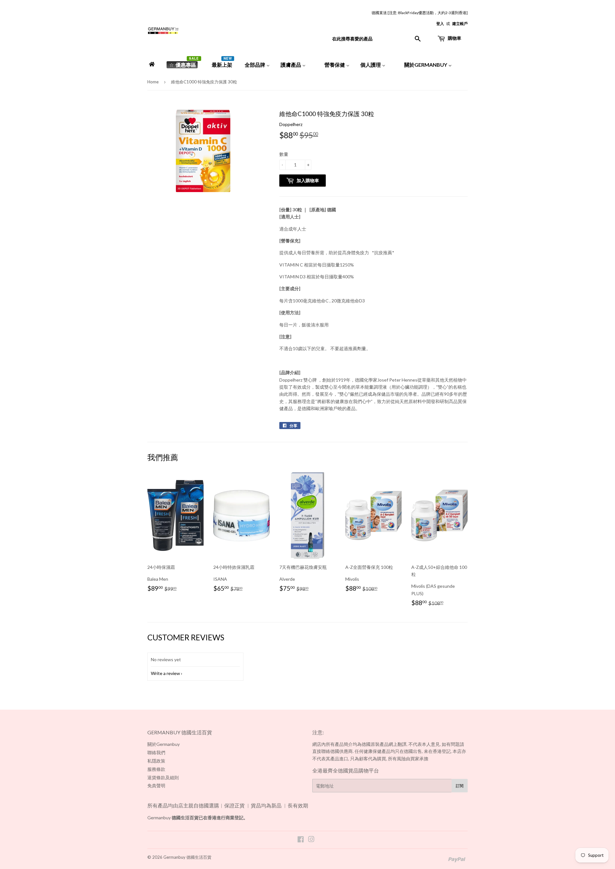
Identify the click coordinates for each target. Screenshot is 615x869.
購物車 (454, 38)
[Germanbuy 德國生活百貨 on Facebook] (300, 840)
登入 (440, 23)
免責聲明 (156, 785)
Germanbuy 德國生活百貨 (187, 857)
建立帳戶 (460, 23)
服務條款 (156, 769)
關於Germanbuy (163, 744)
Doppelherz (290, 124)
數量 (283, 154)
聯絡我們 (156, 752)
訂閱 (459, 785)
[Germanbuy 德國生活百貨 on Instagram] (311, 840)
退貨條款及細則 (163, 777)
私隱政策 (156, 761)
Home (153, 81)
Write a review (165, 673)
